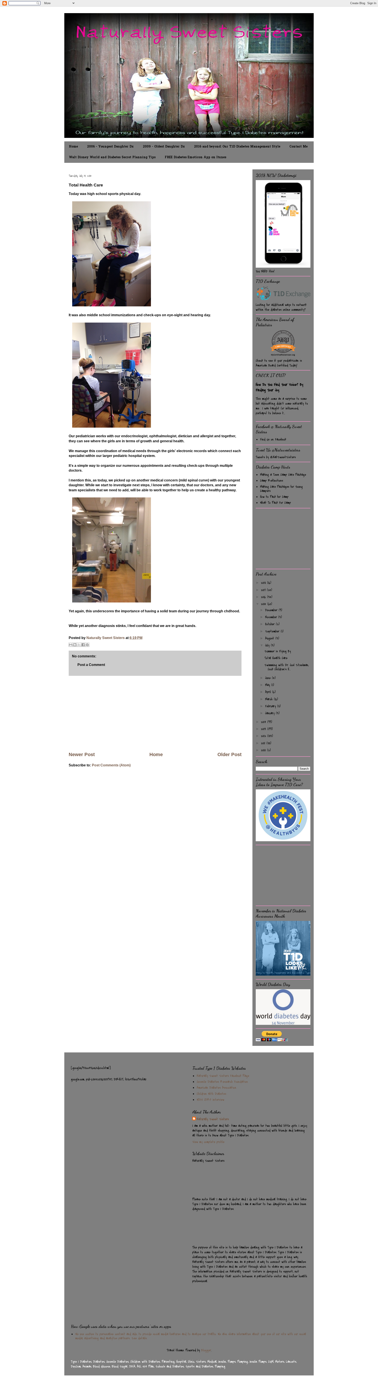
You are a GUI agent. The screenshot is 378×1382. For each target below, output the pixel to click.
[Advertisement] (155, 713)
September (273, 631)
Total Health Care (275, 658)
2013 (264, 729)
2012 (264, 736)
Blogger (206, 1350)
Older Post (229, 754)
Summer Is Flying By (277, 651)
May (268, 685)
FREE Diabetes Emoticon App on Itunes (195, 157)
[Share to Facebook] (83, 645)
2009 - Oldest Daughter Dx (164, 146)
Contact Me (298, 146)
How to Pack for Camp (274, 496)
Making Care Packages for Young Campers (281, 488)
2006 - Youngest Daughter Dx (110, 146)
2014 (264, 722)
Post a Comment (91, 665)
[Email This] (70, 645)
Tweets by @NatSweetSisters (276, 457)
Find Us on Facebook (273, 439)
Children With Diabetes (211, 1093)
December (272, 610)
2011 (263, 743)
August (270, 638)
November (271, 617)
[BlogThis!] (75, 645)
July (268, 645)
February (271, 706)
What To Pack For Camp (275, 502)
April (268, 692)
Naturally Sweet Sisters (106, 638)
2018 (264, 582)
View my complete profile (208, 1142)
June (268, 678)
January (270, 713)
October (270, 624)
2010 (264, 750)
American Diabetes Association (216, 1087)
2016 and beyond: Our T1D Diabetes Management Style (237, 146)
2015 (264, 604)
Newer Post (82, 754)
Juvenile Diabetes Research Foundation (222, 1081)
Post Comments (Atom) (111, 765)
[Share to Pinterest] (87, 645)
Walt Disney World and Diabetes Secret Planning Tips (112, 157)
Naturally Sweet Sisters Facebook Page (223, 1075)
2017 (264, 590)
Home (73, 146)
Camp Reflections (271, 480)
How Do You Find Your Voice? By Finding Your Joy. (279, 387)
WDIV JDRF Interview (210, 1099)
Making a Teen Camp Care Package (283, 474)
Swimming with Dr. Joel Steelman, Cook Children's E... (286, 667)
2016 (264, 597)
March (269, 699)
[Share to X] (79, 645)
